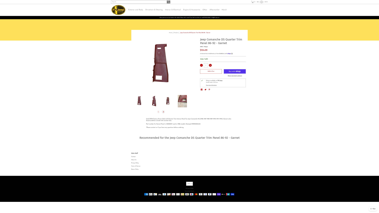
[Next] (163, 112)
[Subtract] (201, 65)
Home (170, 32)
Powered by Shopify (189, 191)
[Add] (210, 65)
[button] (254, 2)
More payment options (235, 76)
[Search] (168, 1)
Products (176, 32)
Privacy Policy (135, 163)
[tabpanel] (189, 123)
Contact (133, 156)
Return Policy (134, 169)
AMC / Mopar (204, 46)
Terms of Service (135, 166)
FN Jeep (187, 188)
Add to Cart (211, 71)
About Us (133, 159)
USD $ (266, 1)
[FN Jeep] (118, 10)
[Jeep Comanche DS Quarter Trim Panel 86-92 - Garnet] (139, 101)
